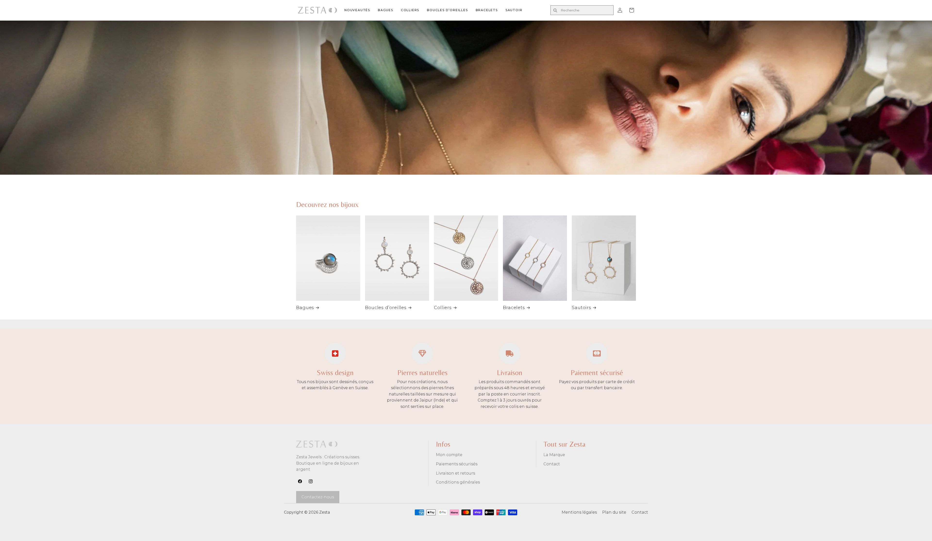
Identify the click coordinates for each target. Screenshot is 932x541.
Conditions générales (458, 482)
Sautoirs (581, 307)
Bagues (305, 307)
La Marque (554, 454)
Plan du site (614, 512)
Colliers (443, 307)
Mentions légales (579, 512)
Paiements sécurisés (456, 464)
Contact (551, 464)
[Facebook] (300, 481)
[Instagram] (311, 481)
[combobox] (582, 10)
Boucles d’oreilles (386, 307)
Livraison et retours (455, 473)
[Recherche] (555, 10)
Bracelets (514, 307)
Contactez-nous (317, 497)
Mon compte (449, 454)
